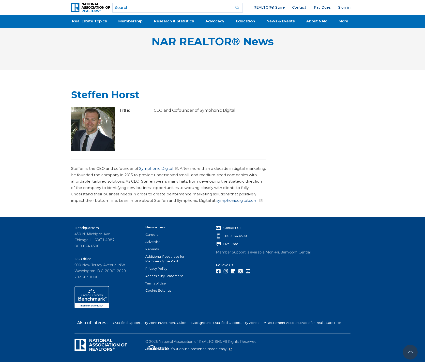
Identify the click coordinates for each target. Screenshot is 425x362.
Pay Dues (322, 7)
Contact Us (232, 228)
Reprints (152, 249)
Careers (151, 234)
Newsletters (155, 227)
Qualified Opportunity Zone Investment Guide (149, 323)
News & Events (281, 21)
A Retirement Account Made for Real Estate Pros (302, 323)
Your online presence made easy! (201, 349)
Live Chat (230, 244)
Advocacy (214, 21)
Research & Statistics (174, 21)
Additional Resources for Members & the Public (164, 258)
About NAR (316, 21)
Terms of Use (155, 283)
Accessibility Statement (164, 276)
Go (237, 8)
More (343, 21)
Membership (130, 21)
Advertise (153, 242)
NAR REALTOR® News (213, 41)
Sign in (344, 7)
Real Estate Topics (89, 21)
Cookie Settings (158, 290)
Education (245, 21)
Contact (299, 7)
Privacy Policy (156, 268)
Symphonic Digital (156, 168)
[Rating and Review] (92, 307)
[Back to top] (410, 352)
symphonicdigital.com (237, 200)
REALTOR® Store (269, 7)
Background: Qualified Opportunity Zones (225, 323)
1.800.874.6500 (235, 236)
